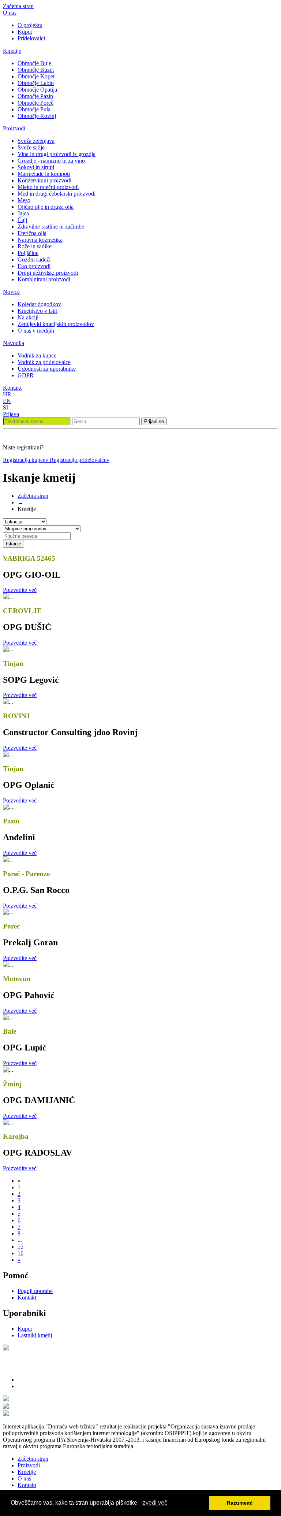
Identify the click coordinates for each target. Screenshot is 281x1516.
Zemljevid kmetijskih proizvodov (56, 324)
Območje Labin (36, 83)
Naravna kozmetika (40, 240)
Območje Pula (34, 109)
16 (20, 1253)
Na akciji (28, 317)
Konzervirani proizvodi (44, 180)
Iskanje (13, 543)
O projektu (30, 25)
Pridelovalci (31, 38)
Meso (24, 200)
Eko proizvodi (34, 266)
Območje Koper (36, 76)
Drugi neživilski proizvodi (48, 273)
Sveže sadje (31, 147)
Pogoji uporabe (35, 1291)
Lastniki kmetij (35, 1335)
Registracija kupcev (26, 460)
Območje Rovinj (37, 116)
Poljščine (28, 253)
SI (5, 407)
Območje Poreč (35, 103)
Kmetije (12, 51)
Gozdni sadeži (34, 259)
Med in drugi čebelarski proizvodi (56, 193)
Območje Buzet (36, 70)
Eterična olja (32, 233)
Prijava (11, 414)
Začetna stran (18, 6)
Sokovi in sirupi (36, 167)
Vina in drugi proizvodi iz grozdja (56, 154)
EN (7, 401)
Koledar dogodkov (39, 304)
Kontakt (12, 388)
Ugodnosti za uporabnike (47, 369)
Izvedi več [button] (154, 1503)
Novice (11, 292)
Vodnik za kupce (37, 355)
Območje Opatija (37, 89)
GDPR (26, 375)
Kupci (25, 32)
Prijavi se (154, 421)
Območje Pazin (35, 96)
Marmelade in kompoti (44, 174)
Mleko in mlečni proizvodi (48, 187)
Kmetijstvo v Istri (37, 311)
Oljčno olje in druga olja (46, 207)
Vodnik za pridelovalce (44, 362)
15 (20, 1246)
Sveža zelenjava (36, 141)
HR (7, 394)
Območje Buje (34, 63)
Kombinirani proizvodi (44, 279)
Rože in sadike (35, 246)
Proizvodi (14, 128)
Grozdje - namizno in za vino (51, 160)
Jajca (23, 213)
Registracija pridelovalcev (79, 460)
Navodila (13, 343)
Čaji (22, 220)
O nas (9, 13)
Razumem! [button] (240, 1503)
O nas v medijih (36, 330)
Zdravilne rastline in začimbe (51, 226)
